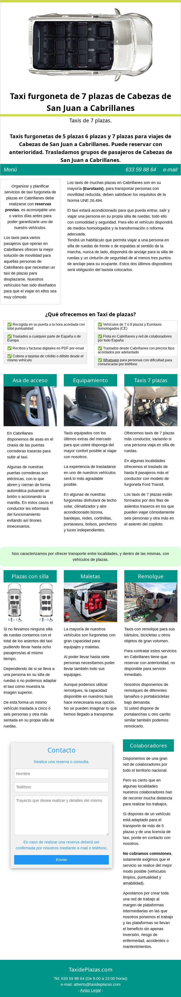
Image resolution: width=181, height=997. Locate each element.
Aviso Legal (90, 990)
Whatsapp (111, 360)
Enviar (61, 859)
